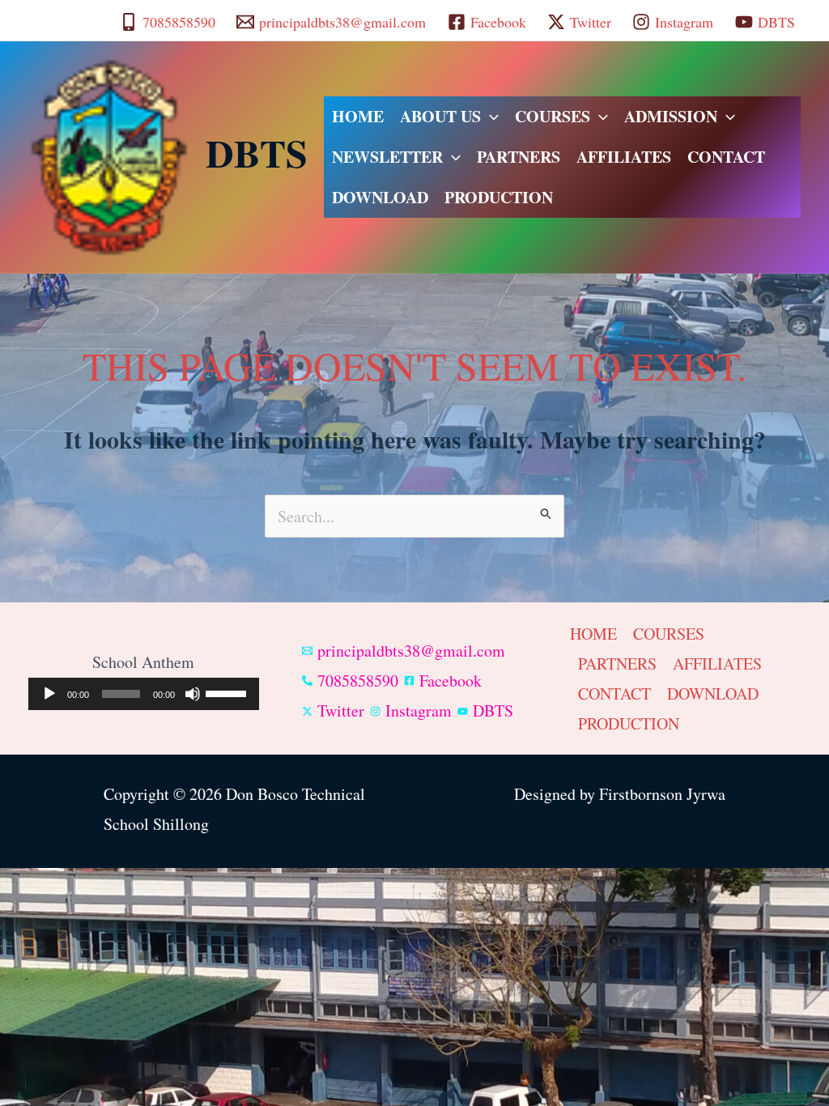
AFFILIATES (623, 156)
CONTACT (726, 156)
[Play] (49, 694)
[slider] (228, 692)
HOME (358, 116)
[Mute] (193, 694)
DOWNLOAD (380, 197)
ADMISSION (670, 116)
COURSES (552, 116)
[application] (143, 694)
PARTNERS (518, 156)
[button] (490, 116)
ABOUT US (440, 116)
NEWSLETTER (387, 156)
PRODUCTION (498, 197)
